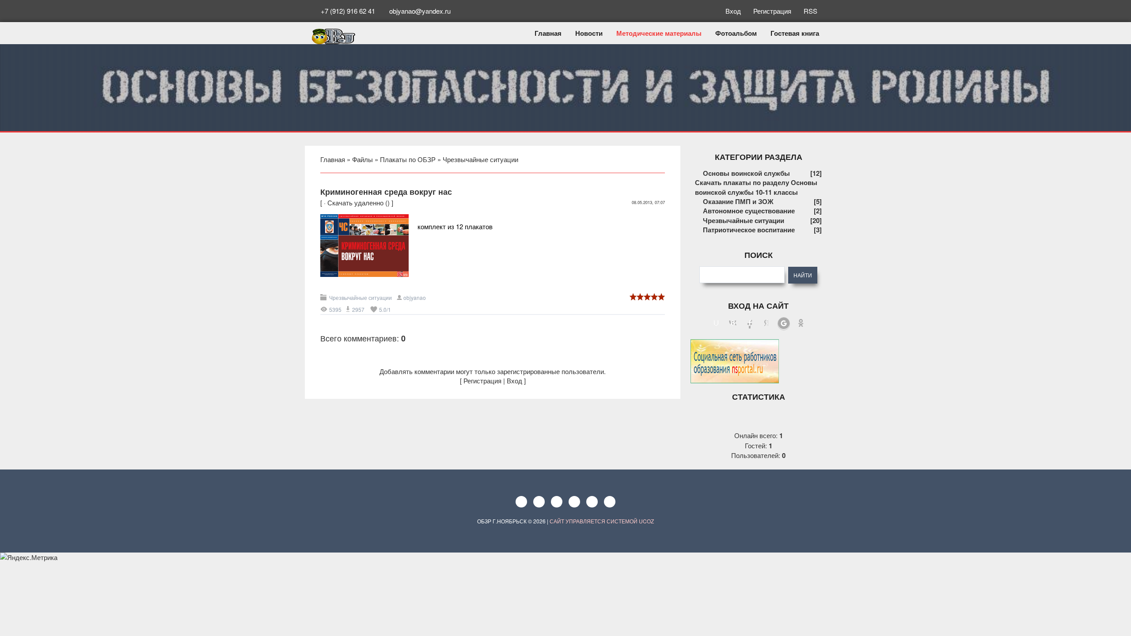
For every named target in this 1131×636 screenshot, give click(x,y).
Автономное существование (749, 211)
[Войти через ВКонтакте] (733, 323)
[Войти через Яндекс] (766, 323)
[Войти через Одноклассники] (801, 323)
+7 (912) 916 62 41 (348, 10)
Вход (734, 10)
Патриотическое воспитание (749, 230)
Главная (332, 159)
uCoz (646, 521)
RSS (809, 10)
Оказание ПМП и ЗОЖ (738, 201)
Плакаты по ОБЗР (408, 159)
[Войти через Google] (784, 323)
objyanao (414, 297)
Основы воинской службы (746, 173)
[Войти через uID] (716, 323)
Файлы (362, 159)
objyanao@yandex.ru (419, 10)
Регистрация (773, 10)
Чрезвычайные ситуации (480, 159)
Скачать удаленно (355, 202)
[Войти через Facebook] (749, 323)
